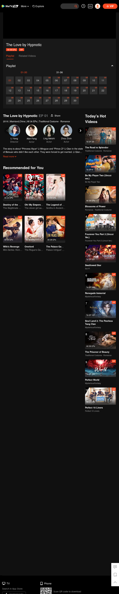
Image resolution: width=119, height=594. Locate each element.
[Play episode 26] (38, 100)
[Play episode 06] (56, 80)
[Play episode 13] (19, 90)
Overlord (29, 246)
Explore (39, 6)
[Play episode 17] (56, 90)
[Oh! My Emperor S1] (34, 187)
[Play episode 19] (75, 90)
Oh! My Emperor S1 (35, 204)
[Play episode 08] (75, 80)
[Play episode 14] (28, 90)
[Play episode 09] (84, 80)
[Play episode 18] (66, 90)
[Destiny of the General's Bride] (12, 187)
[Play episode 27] (47, 100)
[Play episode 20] (84, 90)
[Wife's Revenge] (12, 229)
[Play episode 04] (38, 80)
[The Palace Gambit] (55, 229)
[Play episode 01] (10, 80)
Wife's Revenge (11, 246)
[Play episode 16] (47, 90)
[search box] (76, 6)
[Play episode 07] (66, 80)
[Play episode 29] (66, 100)
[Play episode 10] (93, 80)
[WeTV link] (10, 6)
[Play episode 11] (103, 80)
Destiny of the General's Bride (19, 204)
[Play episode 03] (28, 80)
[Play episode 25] (28, 100)
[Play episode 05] (47, 80)
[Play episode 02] (19, 80)
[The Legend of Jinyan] (55, 187)
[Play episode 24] (19, 100)
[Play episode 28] (56, 100)
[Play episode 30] (75, 100)
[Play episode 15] (38, 90)
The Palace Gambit (56, 246)
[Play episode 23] (10, 100)
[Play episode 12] (10, 90)
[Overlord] (34, 229)
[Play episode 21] (93, 90)
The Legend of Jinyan (57, 204)
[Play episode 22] (103, 90)
